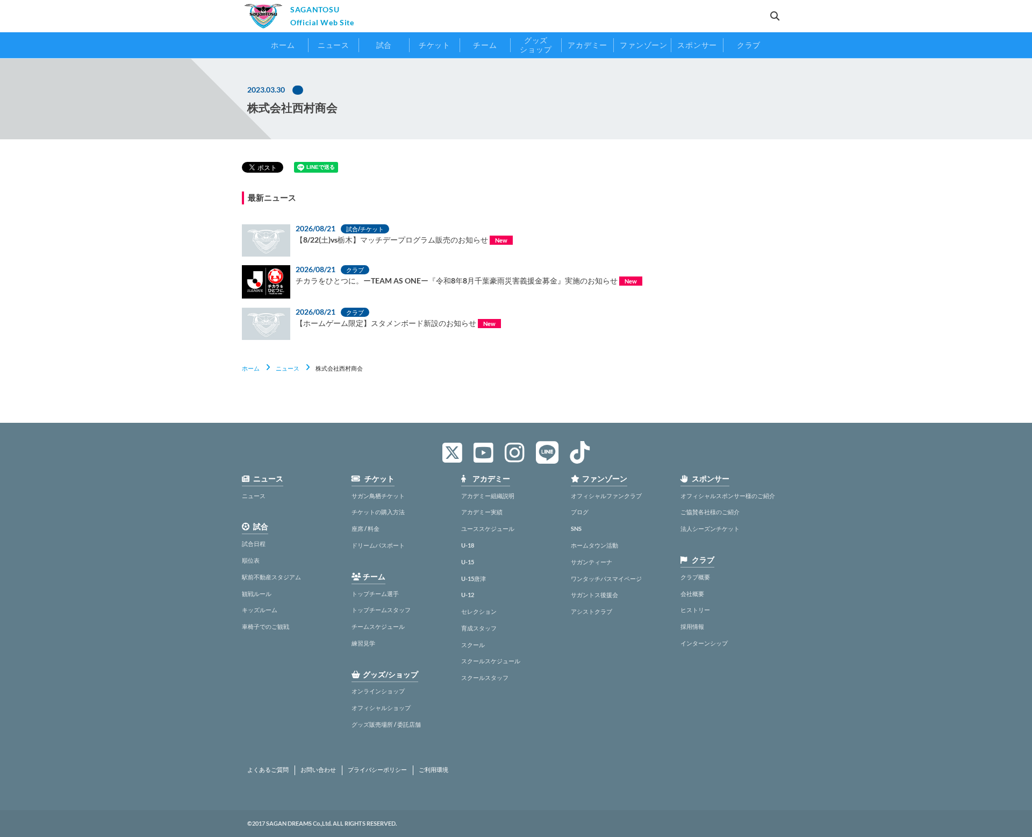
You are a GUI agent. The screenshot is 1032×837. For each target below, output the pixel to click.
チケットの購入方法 (378, 511)
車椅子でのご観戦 (265, 626)
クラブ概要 (695, 576)
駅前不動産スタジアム (271, 576)
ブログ (580, 511)
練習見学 (363, 643)
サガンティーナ (591, 561)
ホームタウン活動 (594, 545)
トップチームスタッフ (381, 609)
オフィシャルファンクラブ (606, 495)
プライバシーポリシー (377, 770)
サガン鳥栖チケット (378, 495)
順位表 (251, 560)
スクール (473, 644)
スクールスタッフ (484, 677)
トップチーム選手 (375, 593)
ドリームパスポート (378, 545)
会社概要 (692, 593)
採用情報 (692, 626)
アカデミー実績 (482, 511)
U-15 (467, 561)
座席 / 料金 (365, 528)
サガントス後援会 (594, 594)
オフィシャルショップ (381, 707)
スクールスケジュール (490, 660)
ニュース (287, 368)
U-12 (467, 594)
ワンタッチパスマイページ (606, 578)
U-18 (467, 545)
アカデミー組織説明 (487, 495)
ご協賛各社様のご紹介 (710, 511)
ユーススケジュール (487, 528)
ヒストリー (695, 609)
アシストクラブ (591, 611)
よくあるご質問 (268, 770)
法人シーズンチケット (710, 528)
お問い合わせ (318, 770)
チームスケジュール (378, 626)
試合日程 (254, 543)
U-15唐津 (473, 578)
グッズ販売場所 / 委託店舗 (386, 724)
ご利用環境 (433, 770)
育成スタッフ (479, 628)
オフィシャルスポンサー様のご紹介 (727, 495)
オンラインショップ (378, 690)
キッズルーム (259, 609)
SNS (576, 528)
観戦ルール (256, 593)
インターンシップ (704, 643)
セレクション (479, 611)
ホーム (251, 368)
